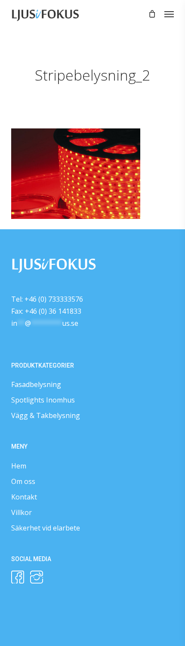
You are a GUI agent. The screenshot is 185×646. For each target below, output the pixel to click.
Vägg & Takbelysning (45, 415)
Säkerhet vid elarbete (45, 528)
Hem (18, 466)
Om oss (23, 481)
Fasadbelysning (36, 384)
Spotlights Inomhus (43, 400)
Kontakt (24, 497)
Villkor (21, 512)
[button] (169, 13)
